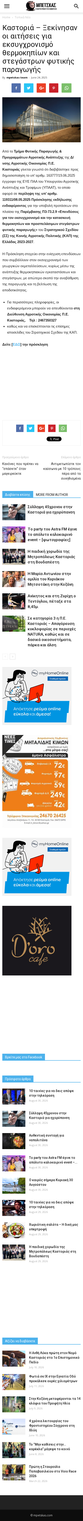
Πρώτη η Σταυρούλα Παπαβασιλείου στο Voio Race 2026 (52, 1471)
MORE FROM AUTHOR (52, 495)
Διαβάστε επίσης (17, 495)
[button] (76, 6)
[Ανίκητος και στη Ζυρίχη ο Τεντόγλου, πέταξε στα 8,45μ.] (13, 601)
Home (6, 17)
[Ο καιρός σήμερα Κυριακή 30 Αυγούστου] (13, 1186)
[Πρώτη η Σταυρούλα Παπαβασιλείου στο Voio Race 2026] (13, 1472)
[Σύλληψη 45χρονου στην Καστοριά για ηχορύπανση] (13, 512)
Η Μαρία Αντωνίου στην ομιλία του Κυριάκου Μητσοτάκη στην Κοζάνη (50, 579)
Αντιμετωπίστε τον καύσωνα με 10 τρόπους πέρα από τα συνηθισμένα (62, 471)
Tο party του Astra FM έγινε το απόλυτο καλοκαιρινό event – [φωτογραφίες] (52, 534)
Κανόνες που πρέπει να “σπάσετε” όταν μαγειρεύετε (20, 469)
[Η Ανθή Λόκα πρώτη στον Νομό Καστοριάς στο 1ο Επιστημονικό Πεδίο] (13, 1359)
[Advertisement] (41, 383)
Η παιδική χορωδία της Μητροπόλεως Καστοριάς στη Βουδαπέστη (51, 556)
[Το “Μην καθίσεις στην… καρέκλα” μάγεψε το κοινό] (13, 1450)
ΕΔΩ (16, 344)
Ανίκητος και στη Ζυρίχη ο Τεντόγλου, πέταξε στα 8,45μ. (52, 601)
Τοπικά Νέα (22, 17)
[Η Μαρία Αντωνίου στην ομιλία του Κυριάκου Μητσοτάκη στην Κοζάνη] (13, 579)
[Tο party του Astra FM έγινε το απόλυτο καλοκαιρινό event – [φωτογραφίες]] (13, 534)
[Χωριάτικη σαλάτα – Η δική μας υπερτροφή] (13, 1230)
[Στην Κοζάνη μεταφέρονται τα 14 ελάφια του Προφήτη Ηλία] (13, 1404)
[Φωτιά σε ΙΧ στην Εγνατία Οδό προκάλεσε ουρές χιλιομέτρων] (13, 1382)
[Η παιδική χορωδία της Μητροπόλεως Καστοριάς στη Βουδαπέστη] (13, 557)
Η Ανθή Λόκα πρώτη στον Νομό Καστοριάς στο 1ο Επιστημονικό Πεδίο (54, 1357)
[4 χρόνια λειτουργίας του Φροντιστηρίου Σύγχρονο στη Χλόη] (13, 1427)
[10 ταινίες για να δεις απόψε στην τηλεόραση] (13, 1097)
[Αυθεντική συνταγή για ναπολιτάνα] (13, 1141)
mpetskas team (16, 77)
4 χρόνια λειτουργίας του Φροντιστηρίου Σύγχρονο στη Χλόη (52, 1425)
